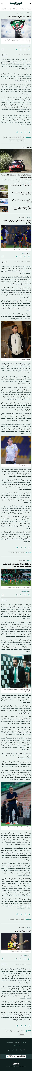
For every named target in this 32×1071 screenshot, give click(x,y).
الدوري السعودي (20, 551)
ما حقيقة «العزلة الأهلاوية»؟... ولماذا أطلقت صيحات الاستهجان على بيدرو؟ (17, 564)
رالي (23, 136)
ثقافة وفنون (3, 7)
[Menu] (30, 3)
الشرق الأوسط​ (23, 7)
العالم (17, 7)
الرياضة (29, 11)
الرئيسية (29, 7)
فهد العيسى (24, 251)
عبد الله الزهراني (24, 590)
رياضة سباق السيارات (14, 136)
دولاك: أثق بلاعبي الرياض (23, 930)
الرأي (14, 7)
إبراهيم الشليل (24, 954)
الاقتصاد (9, 7)
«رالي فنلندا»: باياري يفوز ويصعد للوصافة (21, 184)
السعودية (12, 139)
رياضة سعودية (19, 11)
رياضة (5, 136)
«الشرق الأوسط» (21, 44)
